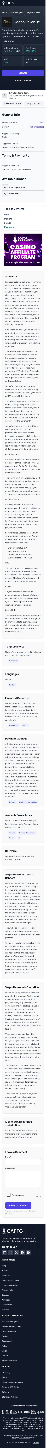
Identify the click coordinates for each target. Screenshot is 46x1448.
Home (4, 12)
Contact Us (7, 1304)
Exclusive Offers (9, 1331)
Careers (5, 1295)
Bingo (4, 1351)
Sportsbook (7, 1341)
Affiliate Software (9, 1360)
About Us (6, 1275)
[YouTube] (28, 1252)
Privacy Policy (8, 1290)
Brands (7, 223)
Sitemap (5, 1309)
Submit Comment (18, 1205)
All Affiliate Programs (11, 1321)
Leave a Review (23, 80)
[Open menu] (42, 3)
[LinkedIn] (4, 1252)
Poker (11, 838)
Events (5, 1270)
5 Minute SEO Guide (10, 1387)
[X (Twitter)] (16, 1252)
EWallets (5, 1392)
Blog (4, 1265)
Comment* (10, 1168)
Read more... (8, 41)
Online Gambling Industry (12, 1382)
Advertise (6, 1300)
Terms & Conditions (10, 1280)
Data (6, 214)
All (19, 838)
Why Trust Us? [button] (33, 103)
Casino (12, 833)
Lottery (5, 1355)
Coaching (6, 1372)
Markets (8, 218)
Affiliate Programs (17, 12)
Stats (4, 1377)
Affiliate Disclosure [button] (12, 103)
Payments (9, 227)
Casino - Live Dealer (27, 833)
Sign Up (23, 72)
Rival (41, 122)
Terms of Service (24, 1438)
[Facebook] (22, 1252)
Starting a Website (10, 1397)
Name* (8, 1157)
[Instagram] (10, 1252)
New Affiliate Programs (11, 1326)
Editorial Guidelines (10, 1285)
